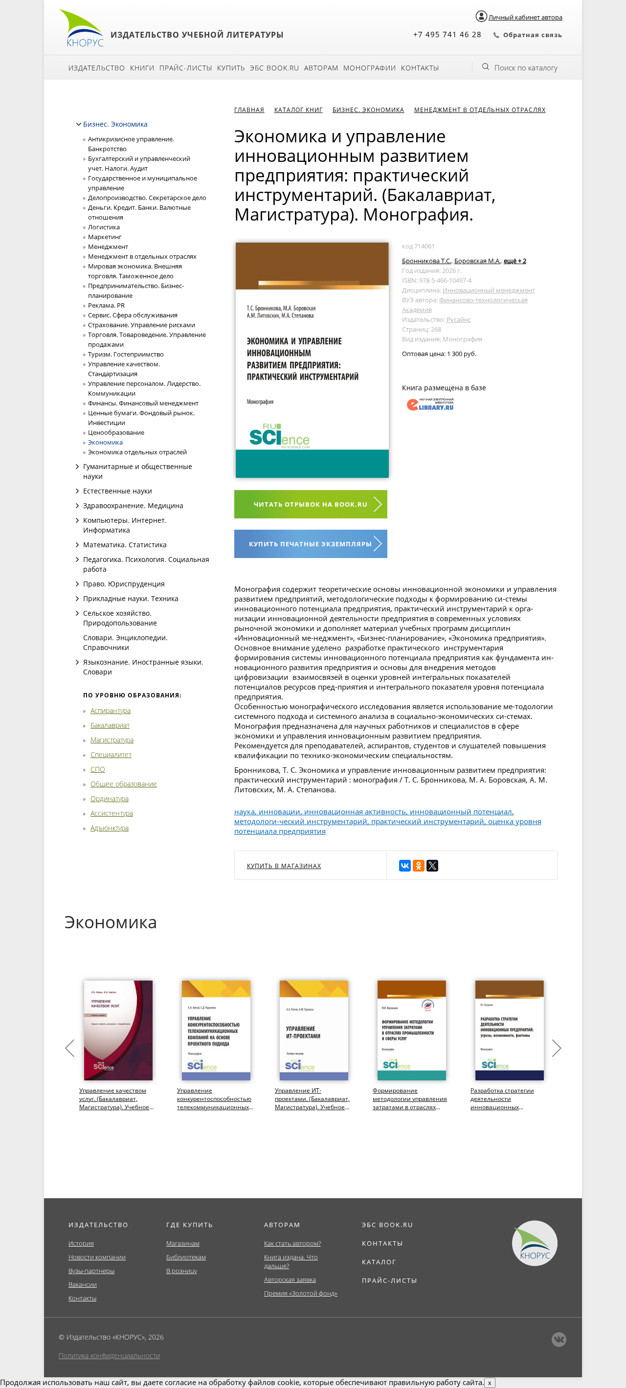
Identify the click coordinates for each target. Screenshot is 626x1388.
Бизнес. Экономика (115, 124)
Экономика (105, 442)
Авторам (321, 67)
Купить (231, 67)
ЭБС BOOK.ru (274, 67)
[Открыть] (77, 466)
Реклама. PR (106, 305)
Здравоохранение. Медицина (133, 505)
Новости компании (97, 1257)
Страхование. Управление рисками (141, 324)
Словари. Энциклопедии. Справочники (125, 642)
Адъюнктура (109, 827)
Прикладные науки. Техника (131, 598)
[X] (432, 866)
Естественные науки (117, 490)
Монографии (369, 67)
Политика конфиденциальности (109, 1355)
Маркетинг (105, 236)
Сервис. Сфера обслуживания (133, 315)
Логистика (104, 227)
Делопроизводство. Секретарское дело (147, 197)
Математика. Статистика (125, 544)
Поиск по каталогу (526, 67)
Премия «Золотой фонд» (300, 1293)
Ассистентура (111, 813)
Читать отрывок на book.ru (311, 504)
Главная (249, 110)
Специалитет (111, 754)
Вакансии (82, 1284)
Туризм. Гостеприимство (126, 354)
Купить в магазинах (284, 866)
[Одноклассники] (419, 866)
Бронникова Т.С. (426, 260)
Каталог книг (298, 110)
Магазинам (183, 1243)
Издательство (96, 67)
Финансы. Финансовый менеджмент (143, 403)
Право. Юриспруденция (124, 583)
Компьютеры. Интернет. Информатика (125, 525)
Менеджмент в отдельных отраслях (142, 256)
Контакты (420, 67)
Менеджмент (108, 246)
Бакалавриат (110, 725)
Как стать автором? (292, 1243)
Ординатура (109, 798)
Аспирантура (110, 710)
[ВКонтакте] (405, 866)
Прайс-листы (185, 67)
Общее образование (123, 783)
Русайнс (459, 319)
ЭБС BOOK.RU (387, 1224)
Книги (142, 67)
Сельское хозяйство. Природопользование (120, 617)
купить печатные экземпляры (310, 543)
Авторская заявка (290, 1279)
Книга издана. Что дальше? (291, 1261)
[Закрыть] (79, 124)
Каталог (379, 1261)
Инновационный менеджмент (489, 290)
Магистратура (112, 739)
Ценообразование (116, 432)
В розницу (181, 1270)
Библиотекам (186, 1257)
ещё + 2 (515, 260)
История (81, 1243)
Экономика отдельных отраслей (137, 452)
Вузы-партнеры (91, 1270)
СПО (97, 769)
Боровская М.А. (477, 260)
